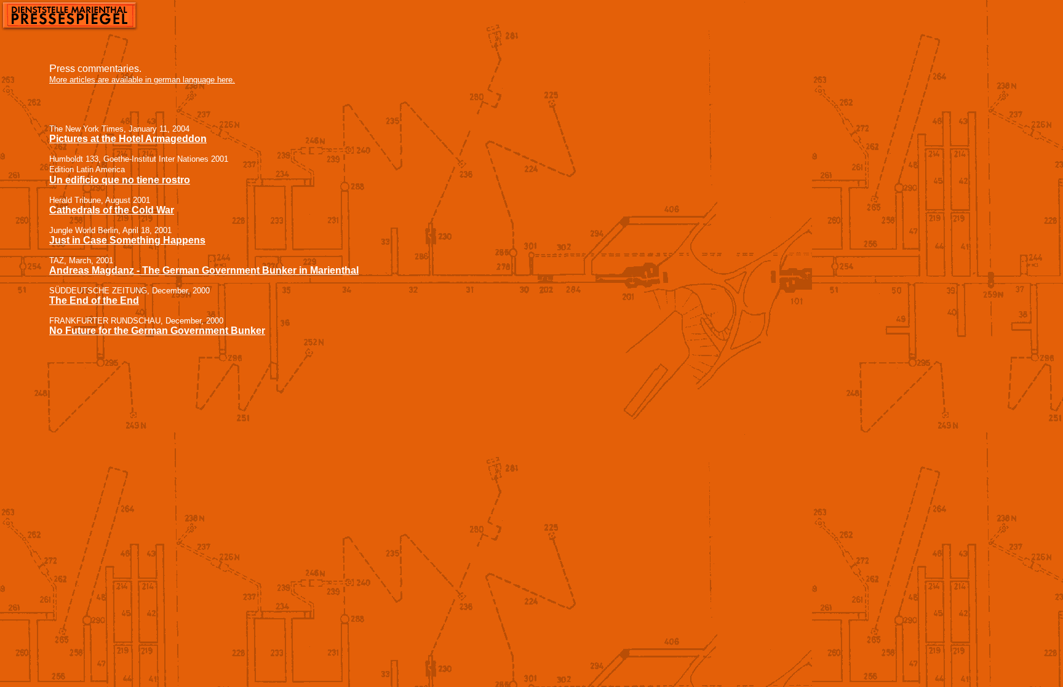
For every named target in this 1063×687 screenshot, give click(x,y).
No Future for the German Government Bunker (157, 330)
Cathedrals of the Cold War (111, 210)
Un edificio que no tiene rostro (119, 180)
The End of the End (94, 300)
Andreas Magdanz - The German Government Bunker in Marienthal (204, 270)
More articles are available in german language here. (142, 79)
